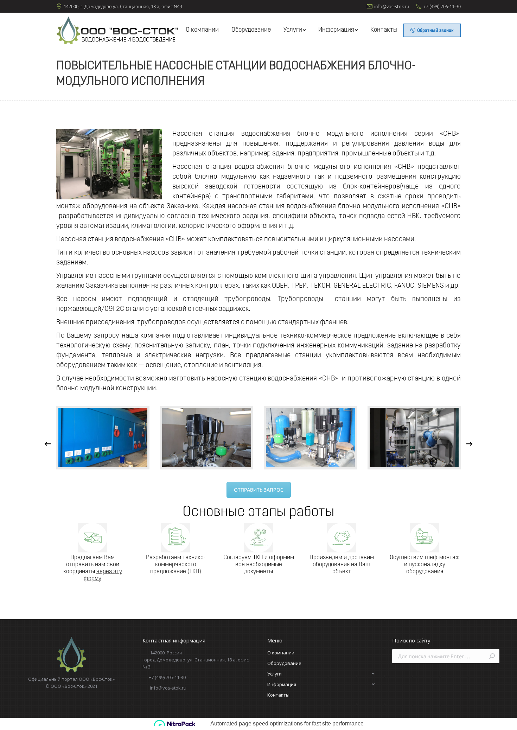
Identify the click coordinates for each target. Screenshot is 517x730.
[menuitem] (202, 30)
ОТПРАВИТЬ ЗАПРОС (258, 490)
